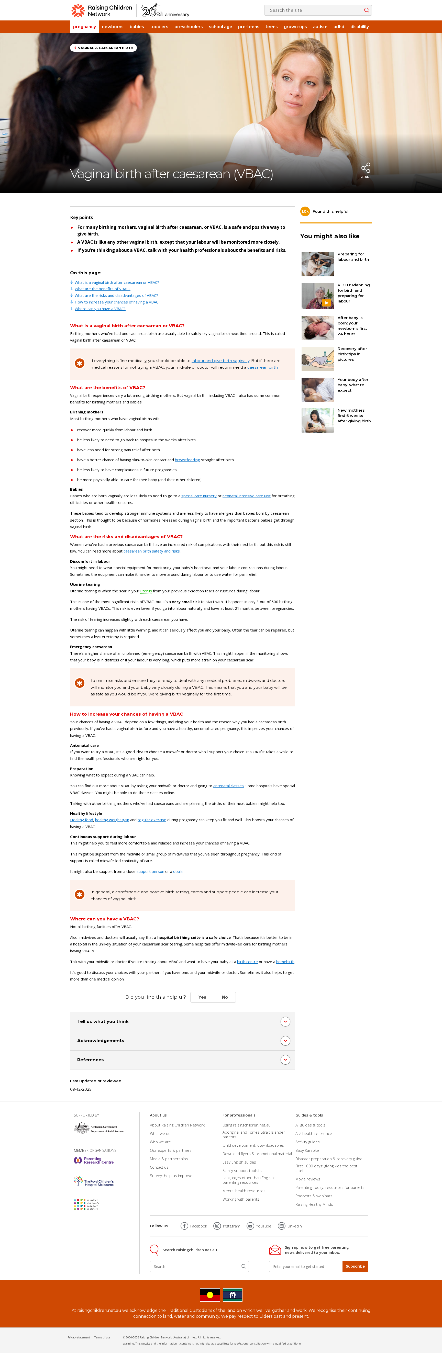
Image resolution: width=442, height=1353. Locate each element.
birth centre (247, 961)
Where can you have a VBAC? (100, 308)
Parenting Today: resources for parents (329, 1187)
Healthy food (81, 819)
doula (178, 871)
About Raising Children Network (177, 1124)
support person (150, 871)
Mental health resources (244, 1190)
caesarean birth (262, 367)
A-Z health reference (313, 1133)
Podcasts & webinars (314, 1195)
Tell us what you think (103, 1021)
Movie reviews (307, 1179)
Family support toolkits (242, 1170)
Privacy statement (79, 1337)
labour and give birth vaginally (220, 360)
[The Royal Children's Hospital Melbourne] (94, 1181)
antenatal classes (228, 785)
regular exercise (152, 819)
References (90, 1059)
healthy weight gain (112, 819)
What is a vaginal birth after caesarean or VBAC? (117, 282)
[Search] (244, 1266)
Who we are (160, 1142)
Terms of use (102, 1337)
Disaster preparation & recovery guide (328, 1158)
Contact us (159, 1167)
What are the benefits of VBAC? (102, 288)
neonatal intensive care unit (247, 495)
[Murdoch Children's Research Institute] (94, 1204)
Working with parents (241, 1199)
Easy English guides (239, 1162)
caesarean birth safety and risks (152, 551)
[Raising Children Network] (130, 10)
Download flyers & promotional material (257, 1153)
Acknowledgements (100, 1040)
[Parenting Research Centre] (94, 1160)
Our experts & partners (171, 1150)
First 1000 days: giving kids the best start (326, 1168)
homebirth (285, 961)
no (225, 997)
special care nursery (199, 495)
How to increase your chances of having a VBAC (116, 302)
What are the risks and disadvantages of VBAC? (116, 295)
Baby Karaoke (307, 1150)
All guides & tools (310, 1124)
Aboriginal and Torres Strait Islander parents (254, 1134)
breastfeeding (187, 459)
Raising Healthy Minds (314, 1204)
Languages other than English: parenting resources (249, 1180)
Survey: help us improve (171, 1175)
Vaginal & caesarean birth (105, 48)
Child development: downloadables (253, 1145)
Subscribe (355, 1266)
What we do (160, 1133)
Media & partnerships (169, 1158)
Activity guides (307, 1142)
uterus (146, 590)
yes (202, 997)
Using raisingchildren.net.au (247, 1124)
